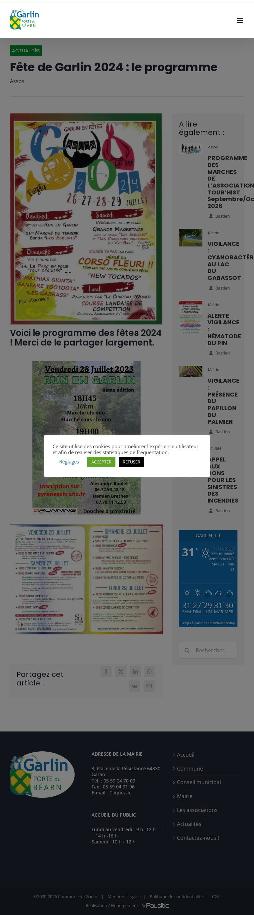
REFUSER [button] (131, 462)
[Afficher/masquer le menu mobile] (240, 20)
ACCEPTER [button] (101, 462)
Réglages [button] (69, 461)
